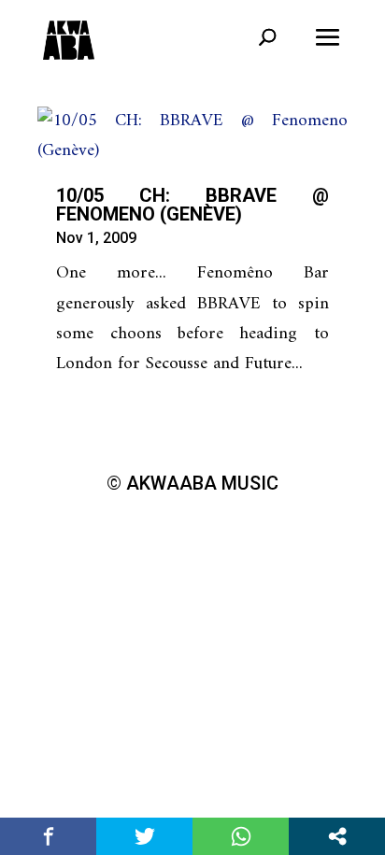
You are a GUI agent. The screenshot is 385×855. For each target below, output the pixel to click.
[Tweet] (144, 836)
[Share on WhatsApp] (240, 836)
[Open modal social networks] (337, 836)
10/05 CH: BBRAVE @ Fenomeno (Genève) (192, 204)
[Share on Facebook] (48, 836)
